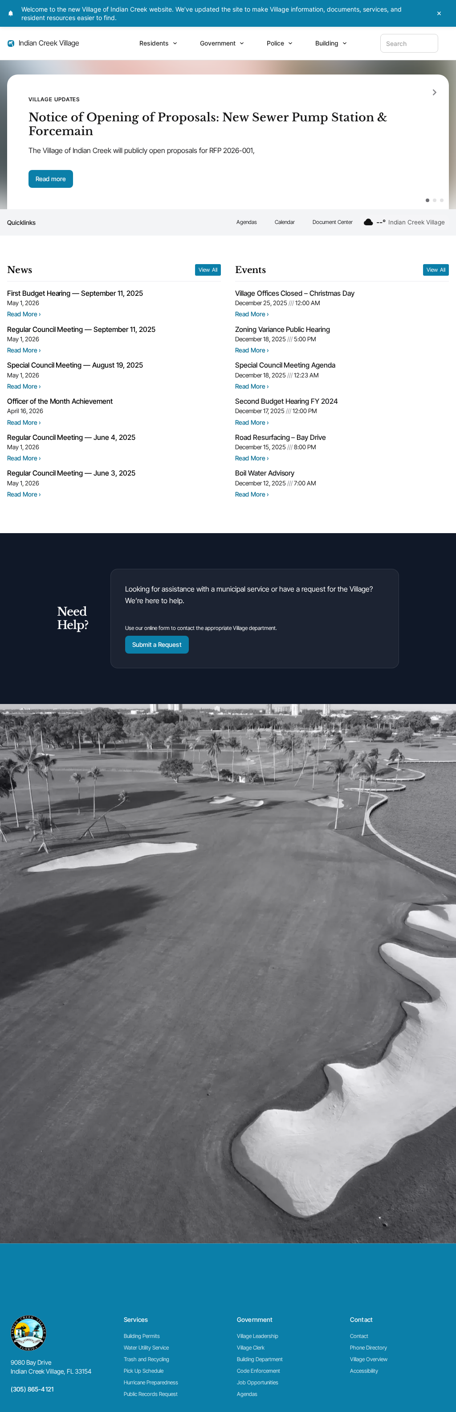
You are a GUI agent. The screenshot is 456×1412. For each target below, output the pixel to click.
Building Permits (142, 1336)
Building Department (260, 1359)
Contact (359, 1336)
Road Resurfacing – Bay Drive (280, 437)
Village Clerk (251, 1347)
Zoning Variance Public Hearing (282, 329)
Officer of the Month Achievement (60, 401)
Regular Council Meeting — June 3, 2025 (71, 473)
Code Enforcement (258, 1370)
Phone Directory (368, 1347)
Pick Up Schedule (143, 1370)
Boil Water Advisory (264, 473)
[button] (434, 92)
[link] (32, 1390)
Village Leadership (257, 1336)
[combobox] (409, 43)
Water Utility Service (146, 1347)
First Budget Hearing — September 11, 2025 (75, 293)
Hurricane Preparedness (151, 1382)
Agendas (246, 222)
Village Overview (368, 1359)
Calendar (285, 222)
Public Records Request (151, 1394)
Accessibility (364, 1370)
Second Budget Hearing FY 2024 (286, 401)
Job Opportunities (257, 1382)
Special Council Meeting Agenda (285, 365)
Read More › (24, 314)
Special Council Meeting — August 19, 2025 (75, 365)
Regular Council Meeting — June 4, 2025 (71, 437)
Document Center (333, 222)
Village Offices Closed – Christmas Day (294, 293)
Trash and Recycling (146, 1359)
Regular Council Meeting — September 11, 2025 (81, 329)
